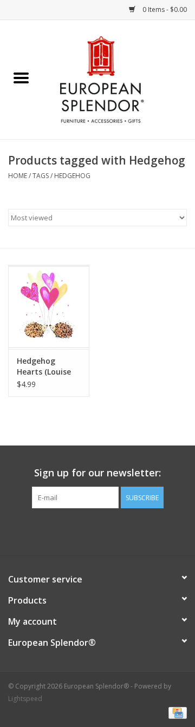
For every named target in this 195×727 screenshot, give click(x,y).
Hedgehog (72, 175)
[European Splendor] (119, 79)
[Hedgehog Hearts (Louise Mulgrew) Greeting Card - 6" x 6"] (48, 307)
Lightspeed (25, 698)
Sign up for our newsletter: (97, 473)
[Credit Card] (176, 712)
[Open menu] (21, 77)
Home (17, 175)
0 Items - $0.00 (164, 9)
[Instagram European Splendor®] (117, 530)
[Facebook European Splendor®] (78, 530)
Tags (40, 175)
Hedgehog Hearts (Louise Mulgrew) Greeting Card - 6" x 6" (46, 366)
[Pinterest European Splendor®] (97, 530)
